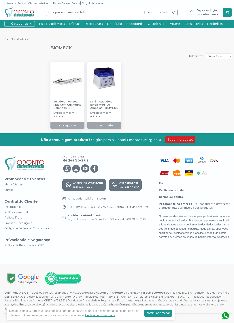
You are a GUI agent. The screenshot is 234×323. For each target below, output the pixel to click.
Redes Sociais (61, 3)
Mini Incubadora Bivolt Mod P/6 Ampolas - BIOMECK (104, 105)
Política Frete (13, 217)
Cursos (76, 3)
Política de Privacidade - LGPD (24, 245)
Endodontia (135, 24)
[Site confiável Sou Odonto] (63, 279)
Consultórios (193, 24)
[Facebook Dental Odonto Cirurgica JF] (94, 168)
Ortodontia (156, 24)
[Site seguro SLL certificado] (22, 279)
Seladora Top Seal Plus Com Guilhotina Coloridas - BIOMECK (67, 105)
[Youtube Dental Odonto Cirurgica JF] (85, 168)
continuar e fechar (158, 313)
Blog (84, 3)
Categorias (19, 23)
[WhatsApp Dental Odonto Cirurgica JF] (66, 168)
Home (8, 38)
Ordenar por (196, 56)
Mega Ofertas (13, 184)
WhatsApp (45, 3)
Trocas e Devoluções (18, 223)
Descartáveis (93, 24)
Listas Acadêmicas (15, 3)
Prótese (174, 24)
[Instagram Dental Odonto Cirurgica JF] (76, 168)
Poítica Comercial (16, 212)
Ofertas (32, 3)
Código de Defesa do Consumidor (26, 228)
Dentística (114, 24)
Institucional (96, 3)
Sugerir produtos (180, 139)
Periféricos (214, 24)
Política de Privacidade (100, 315)
